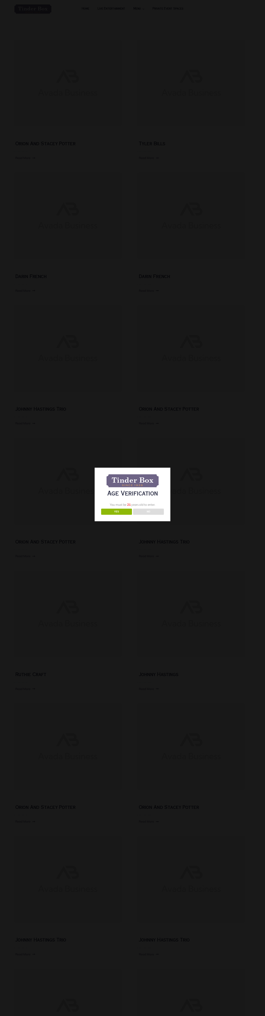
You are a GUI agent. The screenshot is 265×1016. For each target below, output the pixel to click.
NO (148, 511)
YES (116, 511)
